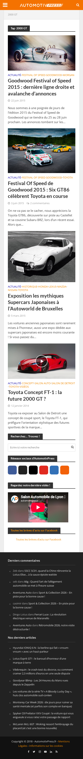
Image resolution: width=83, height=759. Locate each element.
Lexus (52, 287)
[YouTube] (43, 470)
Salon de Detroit (63, 383)
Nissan (12, 290)
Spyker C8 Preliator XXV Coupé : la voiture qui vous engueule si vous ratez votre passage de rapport (43, 715)
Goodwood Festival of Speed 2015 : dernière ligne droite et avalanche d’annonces (41, 86)
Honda (43, 287)
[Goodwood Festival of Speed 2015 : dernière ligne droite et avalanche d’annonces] (41, 53)
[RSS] (64, 470)
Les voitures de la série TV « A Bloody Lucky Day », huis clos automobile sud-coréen (42, 693)
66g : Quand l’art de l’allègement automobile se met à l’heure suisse (37, 583)
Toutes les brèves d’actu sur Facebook (34, 530)
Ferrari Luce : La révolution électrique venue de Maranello (39, 616)
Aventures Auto (22, 592)
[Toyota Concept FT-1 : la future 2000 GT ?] (41, 361)
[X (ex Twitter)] (22, 470)
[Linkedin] (54, 470)
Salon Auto (43, 383)
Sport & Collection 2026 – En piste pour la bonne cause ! (42, 594)
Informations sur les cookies (46, 746)
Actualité (14, 75)
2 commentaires (40, 203)
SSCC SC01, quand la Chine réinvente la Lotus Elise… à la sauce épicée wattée (42, 573)
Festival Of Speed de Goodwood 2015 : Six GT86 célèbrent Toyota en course (39, 189)
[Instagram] (33, 470)
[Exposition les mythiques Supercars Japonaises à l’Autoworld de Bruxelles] (41, 256)
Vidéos (24, 387)
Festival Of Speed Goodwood (42, 75)
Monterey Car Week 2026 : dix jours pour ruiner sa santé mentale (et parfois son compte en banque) (43, 704)
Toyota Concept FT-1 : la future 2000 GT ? (35, 395)
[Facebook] (12, 470)
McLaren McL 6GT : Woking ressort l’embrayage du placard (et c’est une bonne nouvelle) (43, 726)
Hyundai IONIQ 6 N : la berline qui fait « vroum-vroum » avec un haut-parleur (41, 650)
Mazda (61, 287)
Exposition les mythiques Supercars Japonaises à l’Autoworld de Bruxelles (36, 302)
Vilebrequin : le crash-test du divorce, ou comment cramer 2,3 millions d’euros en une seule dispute (43, 671)
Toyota (68, 177)
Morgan (68, 75)
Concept (28, 383)
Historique (29, 287)
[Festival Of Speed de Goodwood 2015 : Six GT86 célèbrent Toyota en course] (41, 150)
